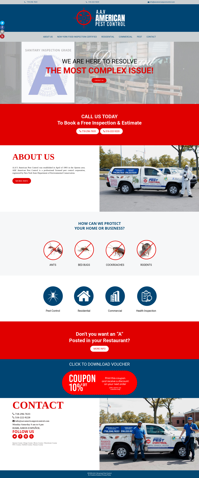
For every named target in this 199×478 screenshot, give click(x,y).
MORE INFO (21, 181)
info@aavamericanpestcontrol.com (162, 2)
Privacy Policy (106, 475)
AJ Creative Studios (94, 475)
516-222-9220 (93, 2)
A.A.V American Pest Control (102, 473)
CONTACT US (99, 80)
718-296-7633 (31, 2)
